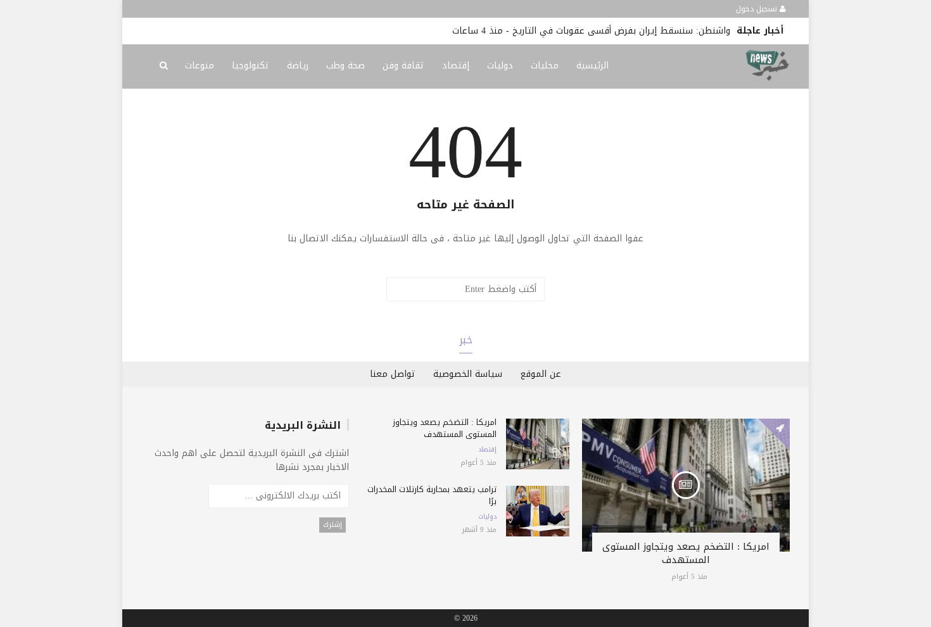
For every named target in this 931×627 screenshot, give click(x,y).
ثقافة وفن (403, 65)
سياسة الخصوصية (467, 374)
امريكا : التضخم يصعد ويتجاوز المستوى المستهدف (686, 553)
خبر (465, 340)
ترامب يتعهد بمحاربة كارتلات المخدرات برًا (432, 495)
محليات (545, 65)
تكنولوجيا (250, 65)
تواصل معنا (392, 374)
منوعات (199, 65)
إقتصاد (455, 65)
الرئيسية (592, 65)
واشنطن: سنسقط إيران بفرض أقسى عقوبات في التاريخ (621, 30)
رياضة (297, 65)
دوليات (500, 65)
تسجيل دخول (758, 9)
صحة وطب (345, 65)
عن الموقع (540, 374)
